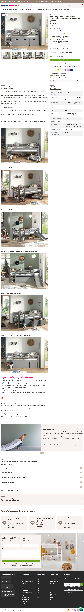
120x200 (37, 578)
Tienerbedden (25, 578)
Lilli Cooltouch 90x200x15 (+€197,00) (63, 52)
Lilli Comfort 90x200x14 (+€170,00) (63, 48)
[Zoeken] (53, 5)
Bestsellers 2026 (68, 9)
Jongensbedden (25, 599)
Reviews (52, 591)
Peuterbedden (25, 579)
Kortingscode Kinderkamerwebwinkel (55, 595)
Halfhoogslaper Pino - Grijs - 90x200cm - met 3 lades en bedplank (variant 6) (23, 12)
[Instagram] (68, 576)
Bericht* (4, 548)
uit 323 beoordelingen (58, 80)
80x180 (37, 588)
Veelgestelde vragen (54, 579)
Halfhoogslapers (25, 587)
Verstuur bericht (20, 561)
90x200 (37, 579)
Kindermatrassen (18, 9)
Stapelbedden (25, 590)
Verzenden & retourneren (56, 576)
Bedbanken (24, 585)
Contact (52, 583)
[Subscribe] (81, 584)
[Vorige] (2, 56)
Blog (76, 9)
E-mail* (24, 543)
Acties (60, 9)
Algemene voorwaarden (6, 610)
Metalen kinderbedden (27, 592)
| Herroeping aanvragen (25, 610)
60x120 (37, 597)
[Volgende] (47, 56)
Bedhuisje (24, 583)
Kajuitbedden (25, 601)
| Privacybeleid (16, 610)
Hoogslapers (25, 588)
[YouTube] (66, 576)
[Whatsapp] (80, 608)
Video (5, 15)
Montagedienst (53, 592)
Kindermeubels (30, 9)
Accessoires (53, 9)
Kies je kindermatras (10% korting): (59, 45)
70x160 (37, 592)
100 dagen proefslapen (55, 578)
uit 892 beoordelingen (75, 80)
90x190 (37, 581)
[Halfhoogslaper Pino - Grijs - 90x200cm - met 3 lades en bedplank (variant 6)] (24, 31)
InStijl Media (30, 609)
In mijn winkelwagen (66, 60)
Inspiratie (52, 597)
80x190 (37, 587)
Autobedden (25, 594)
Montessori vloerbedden (27, 581)
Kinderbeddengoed (42, 9)
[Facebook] (64, 576)
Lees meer (11, 527)
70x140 (37, 595)
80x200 (37, 585)
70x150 (37, 594)
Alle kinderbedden (26, 576)
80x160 (37, 590)
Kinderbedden (7, 9)
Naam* (4, 543)
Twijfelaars (24, 595)
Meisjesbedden (25, 597)
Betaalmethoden (54, 581)
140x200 (38, 576)
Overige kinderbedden (27, 603)
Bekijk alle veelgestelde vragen (10, 490)
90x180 (37, 583)
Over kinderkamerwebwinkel (55, 588)
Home (2, 12)
